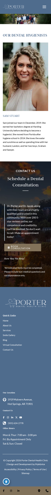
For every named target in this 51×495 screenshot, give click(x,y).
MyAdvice (40, 464)
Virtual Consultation (12, 345)
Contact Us (8, 350)
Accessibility (10, 469)
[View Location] (5, 399)
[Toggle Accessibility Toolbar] (6, 481)
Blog (5, 340)
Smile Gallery (9, 335)
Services (7, 330)
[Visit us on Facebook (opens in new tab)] (3, 417)
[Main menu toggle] (44, 7)
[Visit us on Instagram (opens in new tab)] (8, 417)
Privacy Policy (25, 469)
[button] (22, 247)
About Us (7, 325)
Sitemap (25, 473)
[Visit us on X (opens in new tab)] (16, 417)
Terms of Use (39, 469)
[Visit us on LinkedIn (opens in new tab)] (12, 417)
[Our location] (39, 490)
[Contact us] (47, 490)
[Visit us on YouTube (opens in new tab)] (20, 417)
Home (5, 320)
